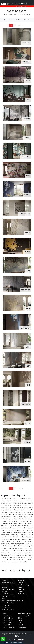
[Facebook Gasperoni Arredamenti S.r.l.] (16, 636)
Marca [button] (5, 20)
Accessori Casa (13, 14)
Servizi (20, 583)
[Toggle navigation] (31, 4)
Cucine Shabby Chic (8, 627)
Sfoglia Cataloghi (24, 585)
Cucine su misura (7, 623)
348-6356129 (10, 596)
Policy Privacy (23, 594)
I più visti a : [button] (27, 20)
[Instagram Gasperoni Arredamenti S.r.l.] (18, 636)
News (20, 587)
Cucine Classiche (7, 620)
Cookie (8, 643)
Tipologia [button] (18, 20)
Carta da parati (25, 14)
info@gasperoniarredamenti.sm (12, 601)
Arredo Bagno (23, 627)
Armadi (20, 625)
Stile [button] (11, 20)
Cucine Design (7, 616)
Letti (19, 623)
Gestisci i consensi (17, 643)
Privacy (3, 643)
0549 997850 (9, 594)
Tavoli (20, 620)
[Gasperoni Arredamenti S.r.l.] (14, 3)
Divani (20, 618)
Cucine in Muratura (8, 625)
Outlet (20, 592)
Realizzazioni (22, 589)
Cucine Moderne (7, 618)
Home (5, 14)
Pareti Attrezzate (23, 616)
